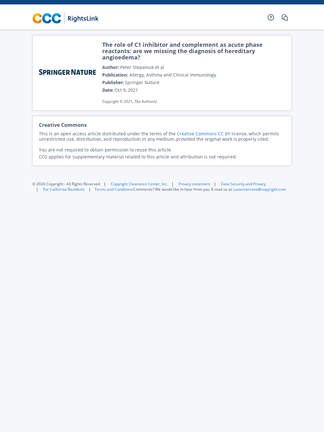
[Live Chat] (284, 17)
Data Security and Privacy (243, 184)
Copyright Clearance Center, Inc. (139, 184)
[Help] (270, 17)
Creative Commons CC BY (203, 134)
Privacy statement (194, 184)
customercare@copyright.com (259, 189)
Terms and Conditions (114, 189)
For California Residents (64, 189)
